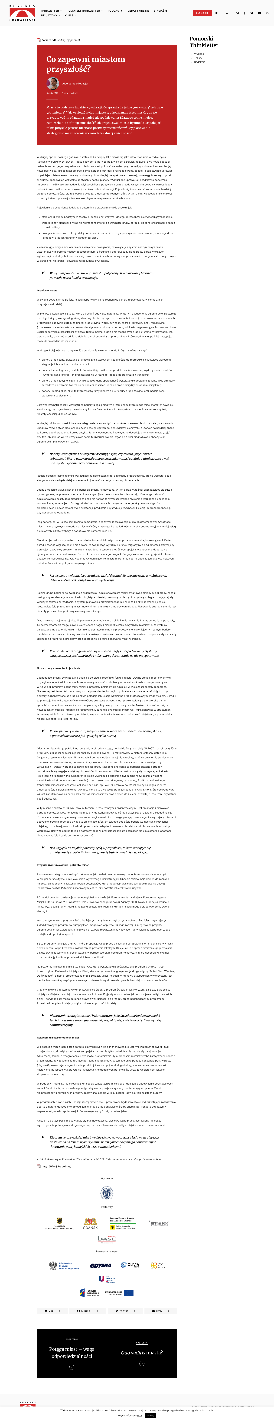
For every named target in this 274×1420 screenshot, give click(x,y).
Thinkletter (49, 10)
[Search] (237, 13)
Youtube (260, 13)
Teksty (198, 58)
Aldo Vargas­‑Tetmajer (75, 83)
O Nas (69, 15)
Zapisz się (202, 13)
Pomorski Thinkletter (83, 10)
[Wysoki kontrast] (217, 13)
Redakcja (199, 62)
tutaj (44, 1166)
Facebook (244, 13)
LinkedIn (267, 13)
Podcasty (115, 10)
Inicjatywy (48, 15)
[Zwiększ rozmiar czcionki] (230, 13)
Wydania (199, 53)
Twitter (252, 13)
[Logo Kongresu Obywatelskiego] (22, 13)
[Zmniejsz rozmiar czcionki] (223, 13)
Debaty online (138, 10)
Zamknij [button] (150, 1415)
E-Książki (160, 10)
